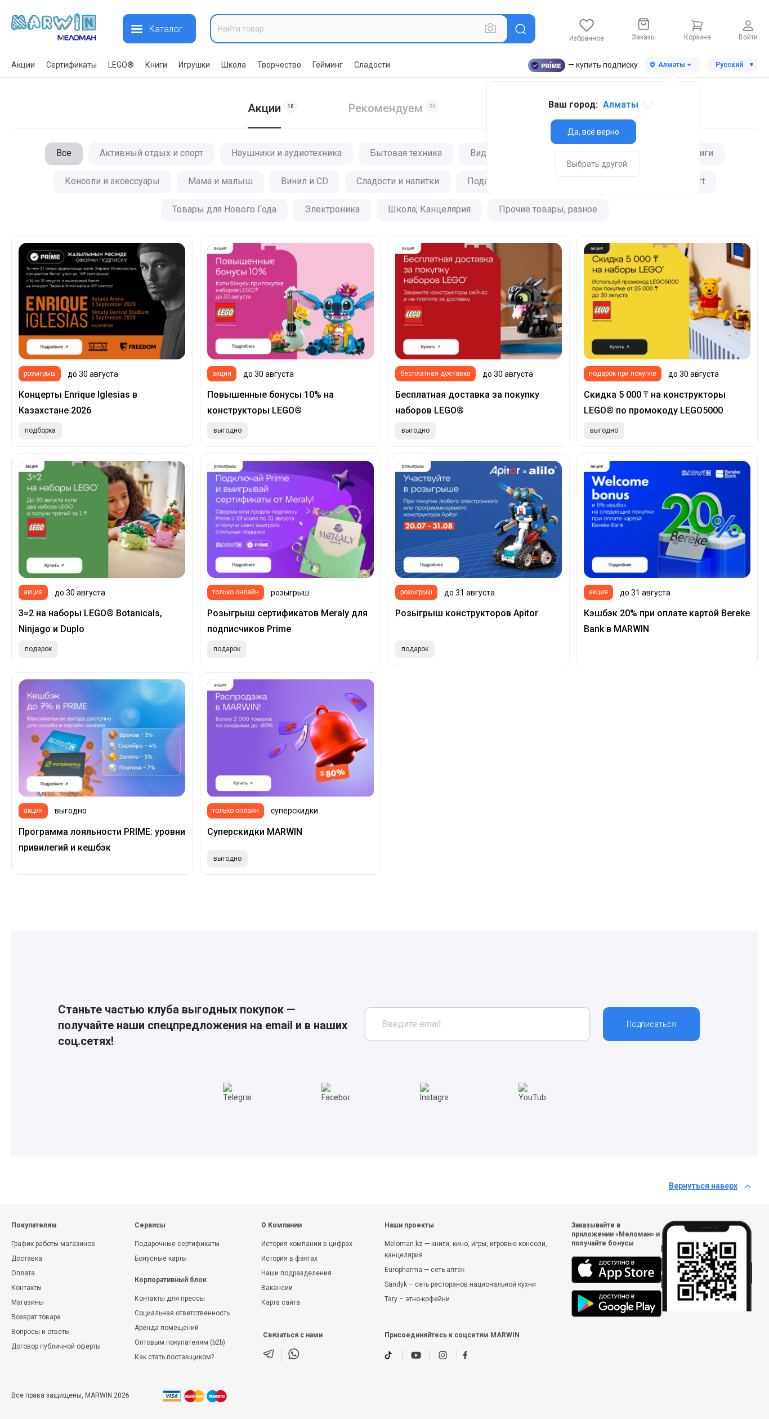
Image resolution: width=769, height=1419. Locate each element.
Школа (233, 64)
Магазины (27, 1302)
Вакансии (277, 1288)
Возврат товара (36, 1317)
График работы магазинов (53, 1244)
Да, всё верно (593, 131)
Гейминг (327, 64)
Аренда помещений (167, 1328)
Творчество (279, 64)
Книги (156, 64)
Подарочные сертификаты (177, 1244)
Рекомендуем (385, 108)
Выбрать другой (597, 163)
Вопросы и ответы (40, 1332)
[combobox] (359, 28)
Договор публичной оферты (56, 1346)
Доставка (26, 1258)
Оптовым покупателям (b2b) (180, 1342)
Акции (23, 64)
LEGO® (121, 64)
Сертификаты (71, 64)
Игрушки (194, 64)
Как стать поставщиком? (174, 1357)
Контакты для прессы (170, 1298)
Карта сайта (280, 1302)
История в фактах (289, 1258)
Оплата (23, 1273)
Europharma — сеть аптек (424, 1270)
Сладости (372, 64)
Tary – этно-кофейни (417, 1299)
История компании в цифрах (306, 1244)
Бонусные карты (161, 1258)
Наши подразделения (296, 1273)
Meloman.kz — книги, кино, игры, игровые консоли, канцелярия (465, 1249)
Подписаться (651, 1024)
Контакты (26, 1288)
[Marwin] (53, 27)
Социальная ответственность (182, 1313)
